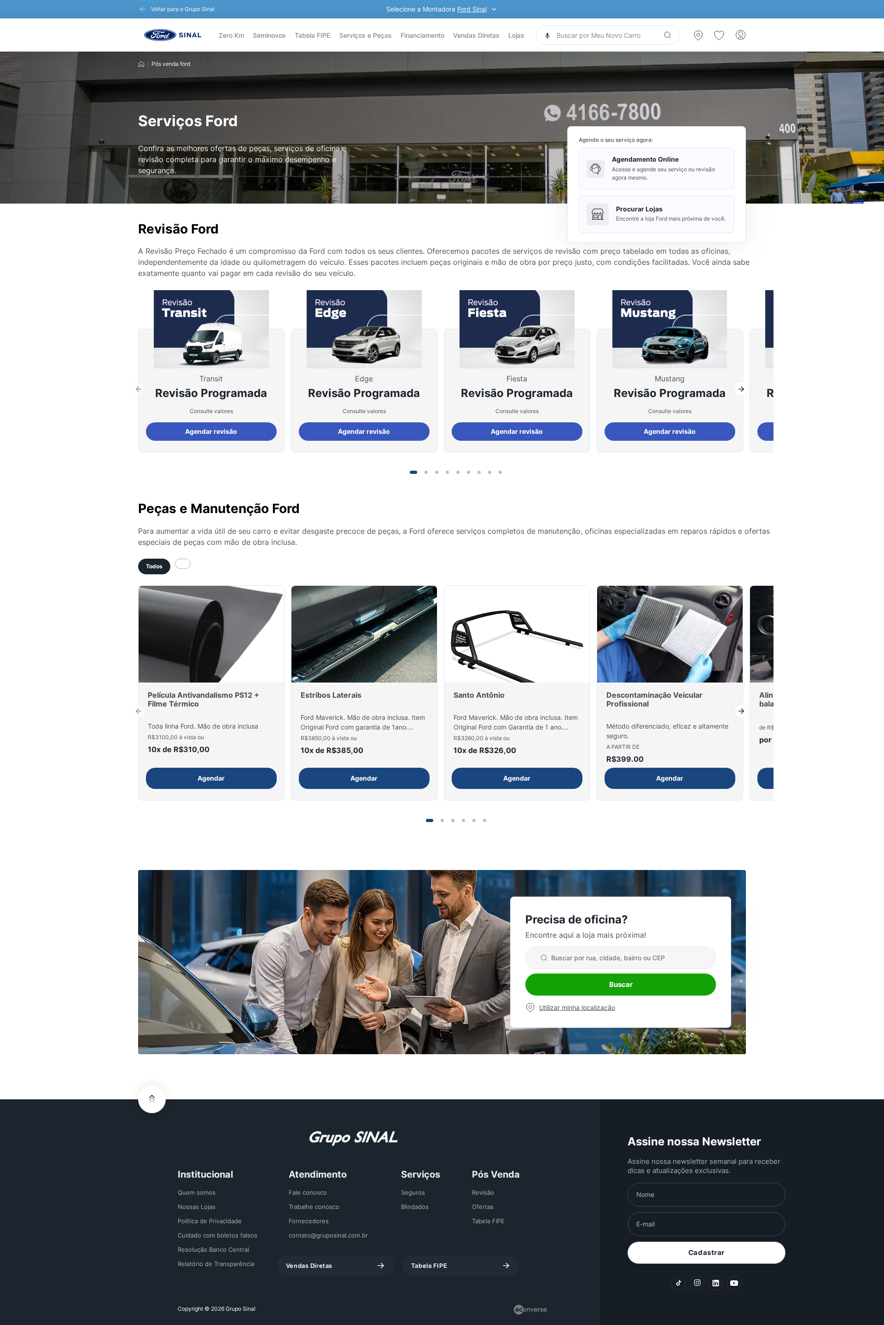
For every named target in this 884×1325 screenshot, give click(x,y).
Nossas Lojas (196, 1206)
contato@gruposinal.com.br (328, 1235)
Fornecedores (309, 1221)
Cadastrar (706, 1252)
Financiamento (422, 35)
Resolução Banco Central (213, 1249)
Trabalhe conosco (314, 1206)
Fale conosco (308, 1192)
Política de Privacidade (210, 1221)
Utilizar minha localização (577, 1007)
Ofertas (483, 1206)
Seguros (413, 1192)
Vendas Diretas (476, 35)
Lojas (516, 35)
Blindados (415, 1206)
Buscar (621, 984)
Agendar (211, 778)
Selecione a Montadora (436, 9)
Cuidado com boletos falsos (217, 1235)
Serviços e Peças (365, 35)
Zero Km (231, 35)
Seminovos (269, 35)
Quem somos (196, 1192)
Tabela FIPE (312, 35)
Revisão (483, 1192)
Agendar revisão (211, 431)
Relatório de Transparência (216, 1263)
